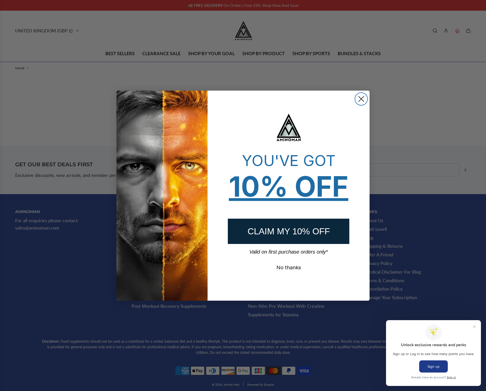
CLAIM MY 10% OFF (289, 231)
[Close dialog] (361, 99)
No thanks (288, 267)
